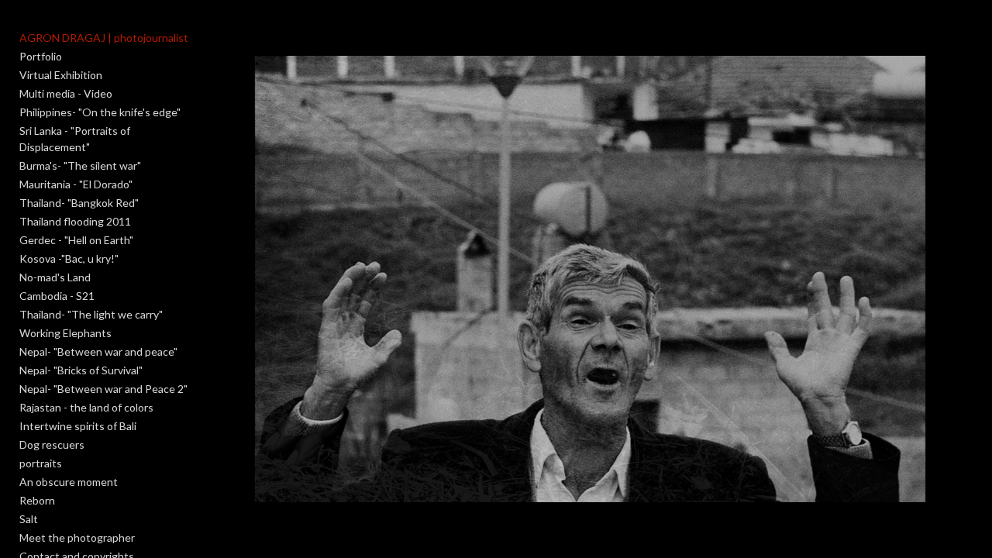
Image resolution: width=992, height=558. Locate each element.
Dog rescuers (51, 444)
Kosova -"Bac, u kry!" (69, 258)
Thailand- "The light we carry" (91, 314)
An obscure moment (68, 481)
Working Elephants (65, 332)
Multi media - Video (65, 93)
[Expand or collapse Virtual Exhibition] (112, 75)
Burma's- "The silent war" (80, 165)
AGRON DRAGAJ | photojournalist (103, 37)
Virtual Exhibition (60, 74)
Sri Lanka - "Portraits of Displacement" (74, 138)
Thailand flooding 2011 (75, 221)
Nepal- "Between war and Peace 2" (103, 388)
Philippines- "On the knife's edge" (100, 112)
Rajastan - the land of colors (86, 407)
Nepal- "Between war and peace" (98, 351)
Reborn (37, 500)
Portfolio (40, 56)
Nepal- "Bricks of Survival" (81, 370)
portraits (40, 463)
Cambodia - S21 (57, 295)
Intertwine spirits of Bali (77, 425)
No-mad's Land (55, 277)
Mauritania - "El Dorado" (76, 184)
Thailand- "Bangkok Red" (79, 202)
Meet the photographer (77, 537)
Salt (28, 518)
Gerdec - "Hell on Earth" (76, 239)
